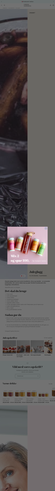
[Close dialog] (46, 228)
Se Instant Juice (39, 261)
